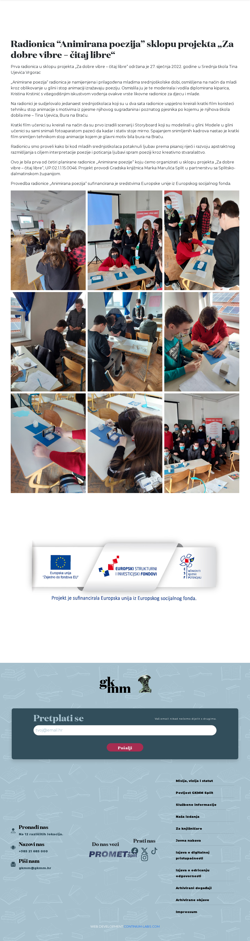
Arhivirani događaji (194, 888)
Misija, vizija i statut (194, 781)
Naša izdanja (187, 816)
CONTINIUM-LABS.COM (142, 926)
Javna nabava (188, 840)
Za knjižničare (189, 828)
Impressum (186, 912)
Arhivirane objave (192, 900)
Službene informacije (196, 805)
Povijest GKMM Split (194, 793)
